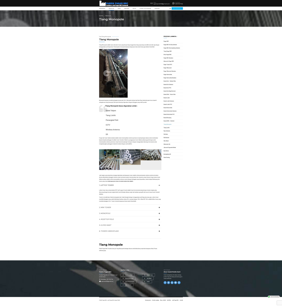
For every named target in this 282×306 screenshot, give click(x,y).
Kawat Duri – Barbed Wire (170, 81)
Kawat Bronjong (167, 117)
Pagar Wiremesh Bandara (170, 71)
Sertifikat (169, 300)
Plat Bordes (166, 137)
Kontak (181, 300)
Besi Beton (166, 151)
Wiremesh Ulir (167, 144)
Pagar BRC (166, 41)
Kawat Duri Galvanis (168, 84)
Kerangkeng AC (167, 154)
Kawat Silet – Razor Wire (170, 94)
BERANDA (102, 8)
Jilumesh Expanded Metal (170, 147)
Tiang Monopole (167, 124)
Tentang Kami (148, 300)
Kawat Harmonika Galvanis (170, 111)
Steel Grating (167, 157)
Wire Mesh (166, 141)
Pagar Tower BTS (168, 64)
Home (101, 16)
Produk (108, 16)
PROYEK (126, 8)
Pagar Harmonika (168, 74)
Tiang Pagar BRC (168, 51)
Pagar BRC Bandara (168, 58)
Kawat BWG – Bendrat (169, 121)
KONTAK (157, 8)
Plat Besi (166, 134)
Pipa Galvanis (167, 131)
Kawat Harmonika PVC (169, 114)
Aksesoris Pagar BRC (169, 61)
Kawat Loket (167, 97)
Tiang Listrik (166, 127)
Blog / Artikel (163, 300)
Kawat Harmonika (168, 107)
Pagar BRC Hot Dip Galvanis (170, 44)
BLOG (134, 8)
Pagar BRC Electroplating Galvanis (172, 48)
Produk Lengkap (155, 300)
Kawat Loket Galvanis (169, 101)
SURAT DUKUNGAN (145, 8)
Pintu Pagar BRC (167, 54)
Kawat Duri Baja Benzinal (169, 91)
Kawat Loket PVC (168, 104)
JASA (119, 8)
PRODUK (111, 8)
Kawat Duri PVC (167, 87)
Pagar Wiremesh (168, 68)
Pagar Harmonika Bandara (170, 77)
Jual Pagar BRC (175, 300)
